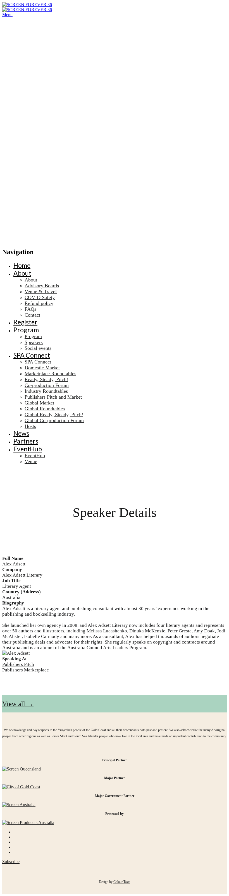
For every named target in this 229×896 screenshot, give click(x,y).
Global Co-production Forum (54, 420)
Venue (31, 461)
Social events (38, 348)
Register (25, 322)
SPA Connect (31, 355)
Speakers (34, 342)
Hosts (30, 426)
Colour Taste (121, 882)
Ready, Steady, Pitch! (46, 379)
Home (21, 265)
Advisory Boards (42, 285)
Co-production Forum (47, 385)
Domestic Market (42, 367)
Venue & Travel (41, 291)
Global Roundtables (45, 408)
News (21, 433)
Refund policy (39, 303)
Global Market (39, 403)
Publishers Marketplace (25, 670)
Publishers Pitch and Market (53, 397)
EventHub (27, 449)
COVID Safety (40, 297)
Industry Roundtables (46, 391)
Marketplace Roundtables (50, 373)
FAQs (30, 309)
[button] (18, 703)
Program (26, 330)
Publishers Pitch (18, 664)
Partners (25, 441)
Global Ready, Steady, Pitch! (54, 414)
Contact (32, 315)
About (22, 273)
